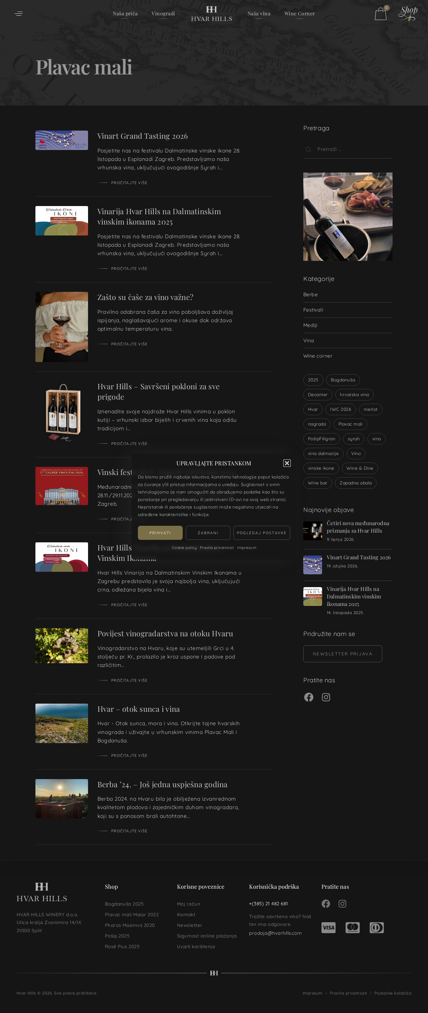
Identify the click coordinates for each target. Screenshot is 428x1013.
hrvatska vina (354, 394)
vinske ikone (321, 468)
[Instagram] (326, 698)
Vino (356, 453)
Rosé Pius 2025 (122, 946)
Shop (111, 886)
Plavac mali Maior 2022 (132, 914)
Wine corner (317, 356)
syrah (354, 439)
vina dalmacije (323, 453)
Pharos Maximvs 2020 (130, 925)
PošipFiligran (321, 439)
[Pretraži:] (348, 149)
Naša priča (125, 13)
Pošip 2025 (117, 936)
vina (376, 439)
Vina (308, 340)
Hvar (313, 409)
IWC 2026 (340, 409)
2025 (313, 380)
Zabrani (208, 532)
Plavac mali (350, 424)
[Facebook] (308, 698)
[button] (287, 463)
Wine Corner (299, 13)
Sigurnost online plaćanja (207, 936)
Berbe (310, 294)
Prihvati (160, 532)
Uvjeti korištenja (196, 946)
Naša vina (259, 13)
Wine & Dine (360, 468)
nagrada (317, 424)
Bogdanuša (343, 380)
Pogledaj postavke (262, 532)
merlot (371, 409)
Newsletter (189, 925)
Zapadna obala (356, 483)
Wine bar (317, 483)
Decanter (318, 394)
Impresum (246, 547)
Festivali (313, 310)
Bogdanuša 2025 (124, 904)
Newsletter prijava (343, 654)
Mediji (310, 325)
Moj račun (188, 904)
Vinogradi (163, 13)
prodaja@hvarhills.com (275, 933)
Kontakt (186, 914)
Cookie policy (184, 547)
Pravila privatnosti (217, 547)
